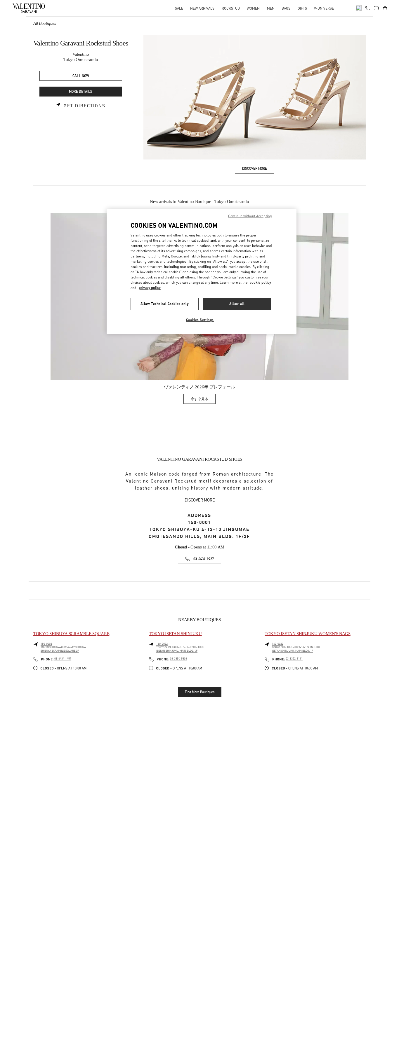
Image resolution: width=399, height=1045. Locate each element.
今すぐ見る (203, 400)
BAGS (286, 8)
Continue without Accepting (250, 216)
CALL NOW (80, 76)
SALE (179, 8)
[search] (359, 8)
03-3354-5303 (178, 658)
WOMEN (253, 8)
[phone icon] (367, 7)
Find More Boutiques (199, 692)
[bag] (385, 8)
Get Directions (84, 106)
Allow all (236, 303)
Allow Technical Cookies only (164, 303)
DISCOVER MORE (200, 500)
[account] (376, 8)
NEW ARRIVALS (202, 8)
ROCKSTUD (231, 8)
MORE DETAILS (80, 92)
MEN (271, 8)
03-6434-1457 (62, 658)
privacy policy (150, 287)
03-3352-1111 (294, 658)
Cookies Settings (200, 320)
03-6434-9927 (203, 559)
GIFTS (302, 8)
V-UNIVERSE (324, 8)
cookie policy (260, 282)
